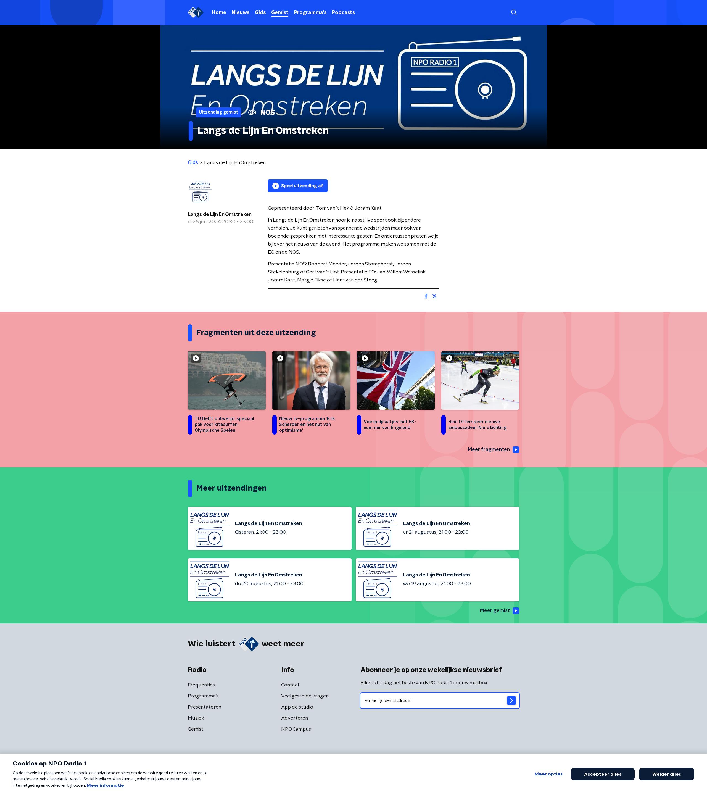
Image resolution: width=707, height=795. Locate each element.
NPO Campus (296, 729)
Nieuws (240, 12)
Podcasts (343, 12)
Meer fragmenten (489, 449)
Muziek (196, 718)
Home (219, 12)
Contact (290, 685)
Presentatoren (204, 707)
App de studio (297, 707)
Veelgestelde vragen (305, 696)
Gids (260, 12)
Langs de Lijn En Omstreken (220, 214)
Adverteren (294, 718)
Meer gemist (495, 610)
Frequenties (201, 685)
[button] (513, 12)
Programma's (310, 12)
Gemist (280, 12)
